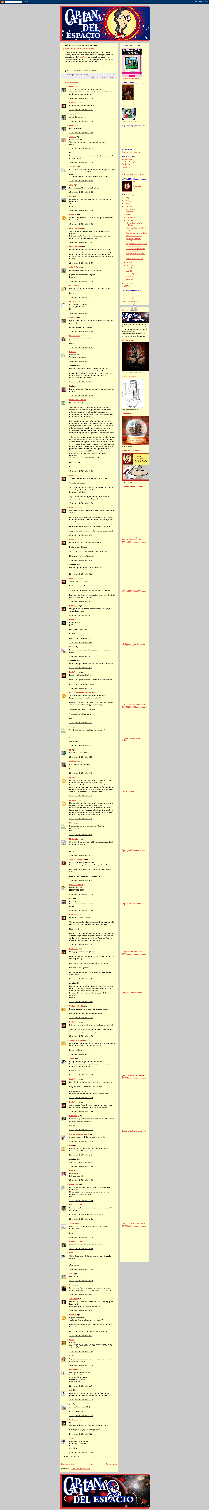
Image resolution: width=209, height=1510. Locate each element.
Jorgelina (72, 137)
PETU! (71, 1340)
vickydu (72, 727)
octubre (129, 215)
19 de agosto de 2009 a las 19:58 (81, 121)
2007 (126, 286)
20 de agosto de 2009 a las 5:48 (80, 773)
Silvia (71, 1438)
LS (70, 750)
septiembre (130, 217)
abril (128, 271)
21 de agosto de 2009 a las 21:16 (81, 1269)
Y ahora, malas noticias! (134, 259)
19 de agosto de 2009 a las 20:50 (81, 281)
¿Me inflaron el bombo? (134, 236)
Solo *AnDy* (73, 267)
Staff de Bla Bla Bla (76, 1006)
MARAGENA (73, 1184)
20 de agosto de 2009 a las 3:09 (80, 745)
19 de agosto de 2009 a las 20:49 (81, 263)
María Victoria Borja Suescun (80, 693)
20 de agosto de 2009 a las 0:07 (80, 615)
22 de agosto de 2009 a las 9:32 (80, 1310)
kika (70, 898)
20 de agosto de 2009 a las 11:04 (81, 910)
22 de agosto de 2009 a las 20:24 (81, 1365)
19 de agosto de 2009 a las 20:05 (81, 149)
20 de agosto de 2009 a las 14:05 (81, 1155)
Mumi (71, 823)
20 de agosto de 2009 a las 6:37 (80, 796)
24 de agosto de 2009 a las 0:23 (80, 1434)
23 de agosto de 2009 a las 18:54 (81, 1416)
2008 (126, 283)
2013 (126, 198)
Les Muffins (73, 1369)
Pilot (71, 1145)
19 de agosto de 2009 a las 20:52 (81, 297)
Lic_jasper (73, 301)
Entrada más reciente (68, 1464)
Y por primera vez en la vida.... (136, 233)
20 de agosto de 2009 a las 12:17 (81, 1018)
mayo (128, 268)
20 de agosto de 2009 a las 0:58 (80, 668)
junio (128, 265)
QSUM (71, 1356)
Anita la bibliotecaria (77, 859)
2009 (126, 206)
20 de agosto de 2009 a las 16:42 (81, 1201)
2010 (126, 203)
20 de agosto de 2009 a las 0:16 (80, 643)
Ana (70, 1390)
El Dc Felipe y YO (75, 1205)
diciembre (129, 209)
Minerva (72, 647)
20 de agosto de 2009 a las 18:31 (81, 1219)
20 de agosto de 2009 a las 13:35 (81, 1141)
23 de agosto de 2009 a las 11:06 (81, 1386)
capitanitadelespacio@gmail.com (133, 174)
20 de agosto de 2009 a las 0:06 (80, 601)
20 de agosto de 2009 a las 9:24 (80, 835)
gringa (71, 86)
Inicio (91, 1464)
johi (70, 1404)
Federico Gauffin (75, 228)
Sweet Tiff (73, 1223)
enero (128, 280)
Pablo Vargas (74, 1116)
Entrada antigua (111, 1464)
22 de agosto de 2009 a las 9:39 (80, 1336)
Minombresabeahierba (77, 400)
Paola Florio (73, 102)
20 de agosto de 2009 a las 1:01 (80, 688)
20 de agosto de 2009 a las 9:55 (80, 880)
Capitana (103, 77)
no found (72, 777)
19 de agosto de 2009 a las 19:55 (81, 110)
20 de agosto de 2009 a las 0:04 (80, 560)
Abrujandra (73, 1299)
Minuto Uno (82, 57)
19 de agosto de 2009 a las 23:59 (81, 503)
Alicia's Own (74, 761)
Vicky (71, 1273)
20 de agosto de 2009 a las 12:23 (81, 1036)
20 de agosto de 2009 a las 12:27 (81, 1054)
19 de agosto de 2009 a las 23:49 (81, 471)
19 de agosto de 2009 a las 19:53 (81, 98)
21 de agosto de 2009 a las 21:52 (81, 1281)
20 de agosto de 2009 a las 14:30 (81, 1180)
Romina (72, 619)
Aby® (71, 185)
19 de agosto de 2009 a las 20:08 (81, 162)
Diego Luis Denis (75, 1241)
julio (127, 262)
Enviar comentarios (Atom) (80, 1469)
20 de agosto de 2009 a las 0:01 (80, 535)
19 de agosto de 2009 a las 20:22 (81, 192)
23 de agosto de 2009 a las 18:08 (81, 1400)
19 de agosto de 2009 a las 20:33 (81, 210)
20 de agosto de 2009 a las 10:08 (81, 894)
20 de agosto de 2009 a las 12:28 (81, 1075)
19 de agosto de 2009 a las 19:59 (81, 133)
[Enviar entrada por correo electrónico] (113, 75)
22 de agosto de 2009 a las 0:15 (80, 1294)
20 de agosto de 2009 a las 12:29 (81, 1111)
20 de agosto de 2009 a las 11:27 (81, 979)
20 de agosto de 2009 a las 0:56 (80, 656)
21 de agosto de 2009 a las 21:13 (81, 1249)
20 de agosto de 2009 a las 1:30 (80, 723)
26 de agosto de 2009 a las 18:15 (81, 1452)
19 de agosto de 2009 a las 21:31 (81, 313)
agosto (128, 220)
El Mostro (73, 1253)
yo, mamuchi (74, 285)
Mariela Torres (74, 336)
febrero (128, 277)
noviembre (130, 212)
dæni (71, 1170)
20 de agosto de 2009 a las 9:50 (80, 855)
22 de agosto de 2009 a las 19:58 (81, 1352)
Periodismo (111, 77)
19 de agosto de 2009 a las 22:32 (81, 361)
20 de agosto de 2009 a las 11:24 (81, 944)
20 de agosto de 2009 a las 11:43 (81, 1002)
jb (70, 386)
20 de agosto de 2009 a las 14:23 (81, 1166)
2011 (126, 201)
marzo (128, 274)
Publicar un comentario (72, 1456)
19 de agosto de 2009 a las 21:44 (81, 331)
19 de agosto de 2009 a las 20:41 (81, 242)
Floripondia (73, 839)
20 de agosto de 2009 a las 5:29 (80, 757)
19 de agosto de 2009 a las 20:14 (81, 181)
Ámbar (71, 1059)
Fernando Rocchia (76, 885)
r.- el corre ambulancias (78, 1134)
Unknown (72, 214)
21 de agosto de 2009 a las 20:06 (81, 1237)
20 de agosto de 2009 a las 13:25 (81, 1130)
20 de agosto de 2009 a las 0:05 (80, 574)
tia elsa (72, 1285)
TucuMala (73, 166)
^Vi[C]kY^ (73, 317)
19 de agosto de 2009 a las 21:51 (81, 348)
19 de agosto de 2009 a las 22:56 (81, 382)
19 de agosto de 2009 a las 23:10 (81, 396)
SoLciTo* (72, 352)
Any (70, 196)
